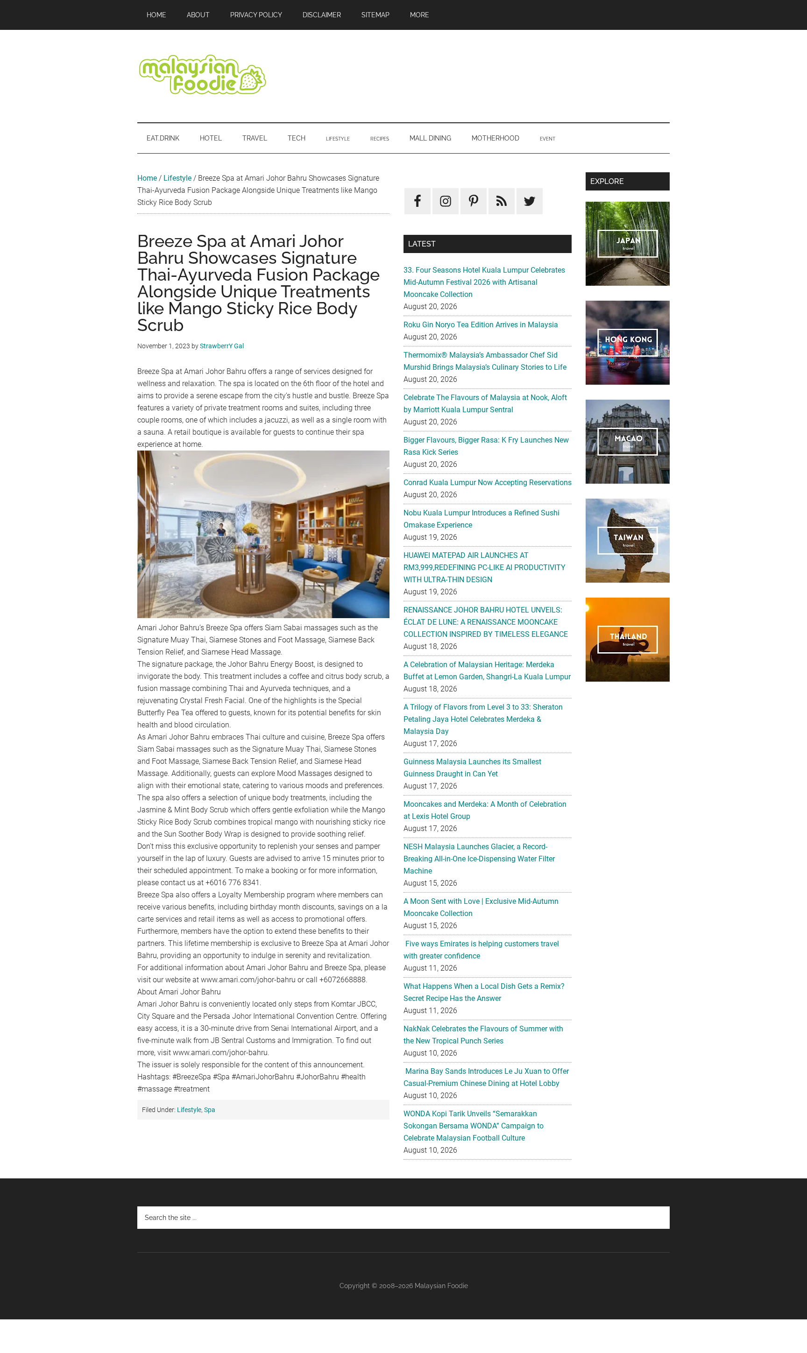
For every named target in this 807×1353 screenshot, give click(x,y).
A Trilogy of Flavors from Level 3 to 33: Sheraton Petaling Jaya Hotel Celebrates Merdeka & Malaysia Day (483, 719)
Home (147, 178)
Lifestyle (177, 178)
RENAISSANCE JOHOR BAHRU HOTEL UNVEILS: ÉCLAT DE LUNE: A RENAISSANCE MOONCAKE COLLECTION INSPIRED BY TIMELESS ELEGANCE (486, 622)
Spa (209, 1109)
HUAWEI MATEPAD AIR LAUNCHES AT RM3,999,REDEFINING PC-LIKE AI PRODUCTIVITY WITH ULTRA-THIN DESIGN (485, 567)
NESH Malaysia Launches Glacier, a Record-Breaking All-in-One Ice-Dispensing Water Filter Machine (479, 858)
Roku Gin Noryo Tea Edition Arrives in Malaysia (481, 324)
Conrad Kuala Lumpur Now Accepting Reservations (488, 482)
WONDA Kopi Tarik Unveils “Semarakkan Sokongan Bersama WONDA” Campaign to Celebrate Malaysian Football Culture (474, 1125)
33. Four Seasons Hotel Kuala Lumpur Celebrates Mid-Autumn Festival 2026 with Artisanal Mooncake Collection (484, 282)
